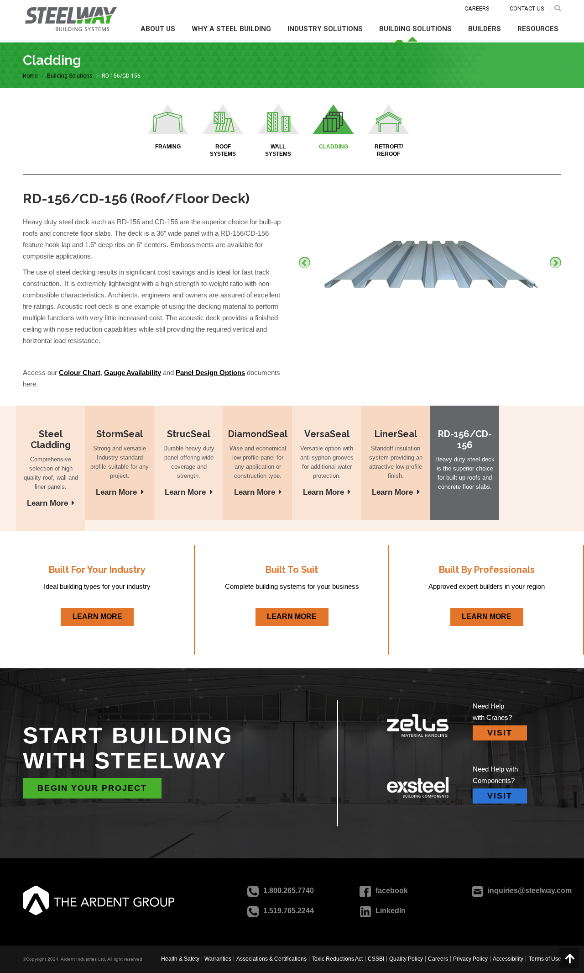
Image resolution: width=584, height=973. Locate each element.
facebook (391, 890)
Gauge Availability (132, 372)
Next (555, 262)
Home (30, 76)
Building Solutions (70, 76)
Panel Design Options (210, 372)
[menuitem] (181, 959)
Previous (304, 262)
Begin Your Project (92, 788)
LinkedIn (390, 911)
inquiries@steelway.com (530, 890)
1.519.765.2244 (288, 911)
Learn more (47, 503)
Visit (499, 732)
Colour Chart (79, 372)
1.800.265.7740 (288, 890)
